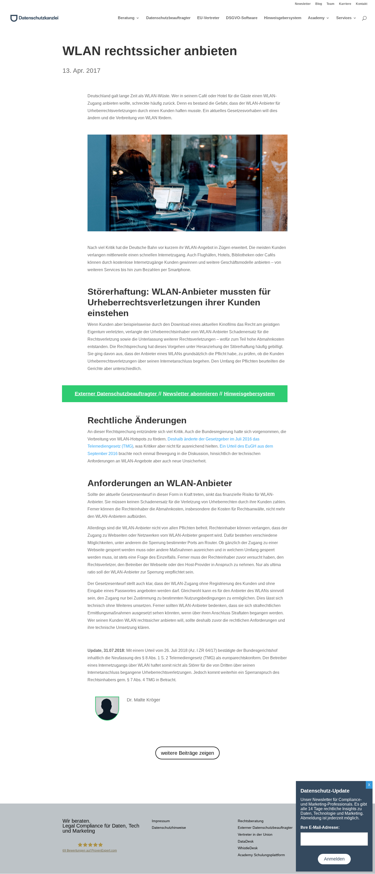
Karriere (345, 4)
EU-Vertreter (208, 18)
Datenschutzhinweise (169, 827)
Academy (316, 18)
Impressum (161, 821)
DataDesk (246, 841)
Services (344, 18)
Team (330, 4)
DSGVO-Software (241, 18)
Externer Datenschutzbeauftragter (116, 394)
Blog (318, 4)
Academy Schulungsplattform (261, 855)
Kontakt (361, 4)
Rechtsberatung (251, 821)
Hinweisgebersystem (282, 18)
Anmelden (334, 858)
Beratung (126, 18)
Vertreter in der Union (255, 834)
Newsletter (303, 4)
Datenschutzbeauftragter (168, 18)
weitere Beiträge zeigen (187, 753)
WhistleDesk (248, 848)
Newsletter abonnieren (190, 394)
